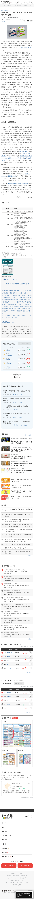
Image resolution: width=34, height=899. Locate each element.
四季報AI (4, 848)
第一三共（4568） (23, 151)
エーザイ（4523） (19, 158)
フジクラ (9, 660)
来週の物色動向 (17, 6)
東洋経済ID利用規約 (17, 885)
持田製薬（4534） (12, 183)
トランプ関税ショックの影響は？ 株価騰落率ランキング (16, 407)
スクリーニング (6, 835)
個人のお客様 (9, 865)
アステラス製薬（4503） (7, 158)
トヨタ (8, 656)
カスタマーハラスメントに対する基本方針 (17, 882)
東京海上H (9, 652)
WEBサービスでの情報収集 (20, 875)
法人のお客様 (25, 865)
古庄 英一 (3, 21)
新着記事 (9, 6)
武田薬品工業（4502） (26, 156)
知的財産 (23, 878)
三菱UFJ (9, 696)
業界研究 (4, 840)
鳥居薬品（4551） (11, 176)
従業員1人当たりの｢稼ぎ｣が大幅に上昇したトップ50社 (17, 414)
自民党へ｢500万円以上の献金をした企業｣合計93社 (17, 391)
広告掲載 (9, 875)
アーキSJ (9, 668)
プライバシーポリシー (14, 878)
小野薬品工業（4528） (25, 48)
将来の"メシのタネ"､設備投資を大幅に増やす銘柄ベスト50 (16, 399)
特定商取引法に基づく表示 (17, 880)
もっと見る (28, 435)
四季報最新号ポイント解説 (20, 425)
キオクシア (9, 692)
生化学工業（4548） (23, 183)
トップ (3, 6)
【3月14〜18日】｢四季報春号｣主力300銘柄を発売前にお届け (17, 422)
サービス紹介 (19, 873)
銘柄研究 (4, 831)
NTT (8, 664)
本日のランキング (17, 394)
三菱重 (8, 704)
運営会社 (13, 873)
